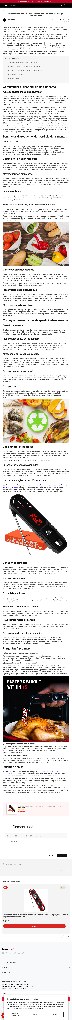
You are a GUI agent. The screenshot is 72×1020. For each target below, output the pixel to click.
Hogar (3, 10)
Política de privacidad (37, 1008)
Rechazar (55, 1014)
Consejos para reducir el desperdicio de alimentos (26, 70)
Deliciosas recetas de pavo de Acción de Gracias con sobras (31, 460)
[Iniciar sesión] (65, 5)
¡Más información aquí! (49, 1)
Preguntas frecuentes (17, 74)
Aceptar (35, 1014)
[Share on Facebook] (68, 22)
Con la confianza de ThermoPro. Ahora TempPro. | (29, 1)
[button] (56, 5)
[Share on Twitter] (66, 22)
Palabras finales (15, 78)
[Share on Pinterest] (64, 22)
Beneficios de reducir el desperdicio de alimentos (26, 66)
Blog (6, 10)
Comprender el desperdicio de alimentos (23, 62)
